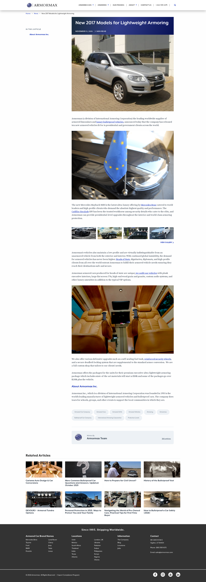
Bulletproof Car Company (83, 418)
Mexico (74, 543)
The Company (123, 540)
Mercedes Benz (31, 540)
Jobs (119, 548)
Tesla (50, 548)
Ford (27, 545)
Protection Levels (133, 418)
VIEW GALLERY (166, 242)
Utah (73, 540)
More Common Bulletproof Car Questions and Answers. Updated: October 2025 (82, 483)
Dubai (96, 548)
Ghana (96, 560)
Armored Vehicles (134, 412)
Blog (119, 543)
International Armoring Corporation (109, 418)
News (36, 14)
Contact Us (146, 5)
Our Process (118, 5)
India (73, 551)
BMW (28, 548)
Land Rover (52, 540)
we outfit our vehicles (146, 273)
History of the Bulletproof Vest (159, 480)
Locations (121, 545)
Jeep (50, 545)
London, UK (98, 540)
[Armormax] (42, 5)
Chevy (50, 543)
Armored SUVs (117, 412)
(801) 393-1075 (161, 548)
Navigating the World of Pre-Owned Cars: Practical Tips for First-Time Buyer (122, 513)
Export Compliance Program (68, 575)
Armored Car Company (82, 412)
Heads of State (123, 259)
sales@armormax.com (164, 552)
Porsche (29, 551)
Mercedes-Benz (148, 205)
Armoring (102, 5)
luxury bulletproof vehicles (109, 122)
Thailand (75, 548)
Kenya (96, 554)
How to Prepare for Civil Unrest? (120, 480)
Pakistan (97, 545)
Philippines (98, 551)
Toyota (28, 543)
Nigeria (97, 557)
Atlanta (74, 557)
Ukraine (97, 543)
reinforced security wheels (157, 359)
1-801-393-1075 (161, 5)
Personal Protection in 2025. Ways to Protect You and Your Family (83, 511)
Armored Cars (85, 5)
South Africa (76, 545)
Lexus (50, 551)
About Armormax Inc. (39, 35)
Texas (74, 554)
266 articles (166, 439)
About (132, 5)
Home (28, 14)
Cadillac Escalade (80, 211)
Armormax (163, 412)
